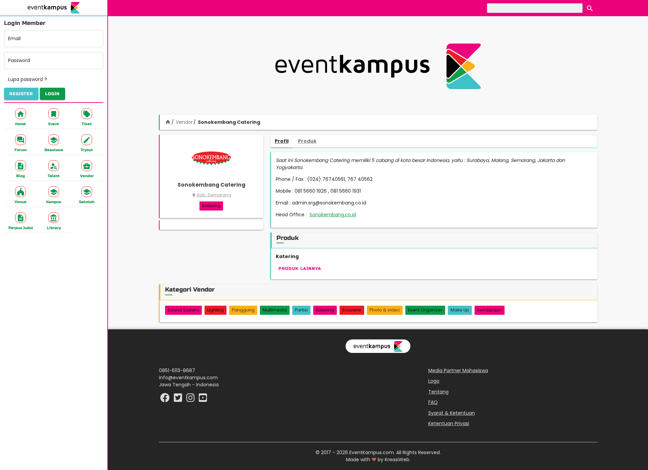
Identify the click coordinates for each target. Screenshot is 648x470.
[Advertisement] (378, 66)
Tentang (438, 391)
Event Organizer (425, 310)
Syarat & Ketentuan (451, 413)
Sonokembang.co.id (332, 214)
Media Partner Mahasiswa (458, 370)
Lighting (215, 310)
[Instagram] (191, 399)
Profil (282, 141)
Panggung (243, 310)
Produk (307, 141)
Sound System (183, 310)
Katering (211, 206)
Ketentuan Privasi (448, 423)
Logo (433, 381)
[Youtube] (203, 399)
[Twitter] (179, 399)
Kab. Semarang (211, 195)
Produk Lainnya (299, 268)
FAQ (433, 402)
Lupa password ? (27, 79)
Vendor (184, 122)
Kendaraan (489, 310)
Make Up (460, 310)
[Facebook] (165, 399)
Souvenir (351, 310)
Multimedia (275, 310)
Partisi (301, 310)
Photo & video (385, 310)
